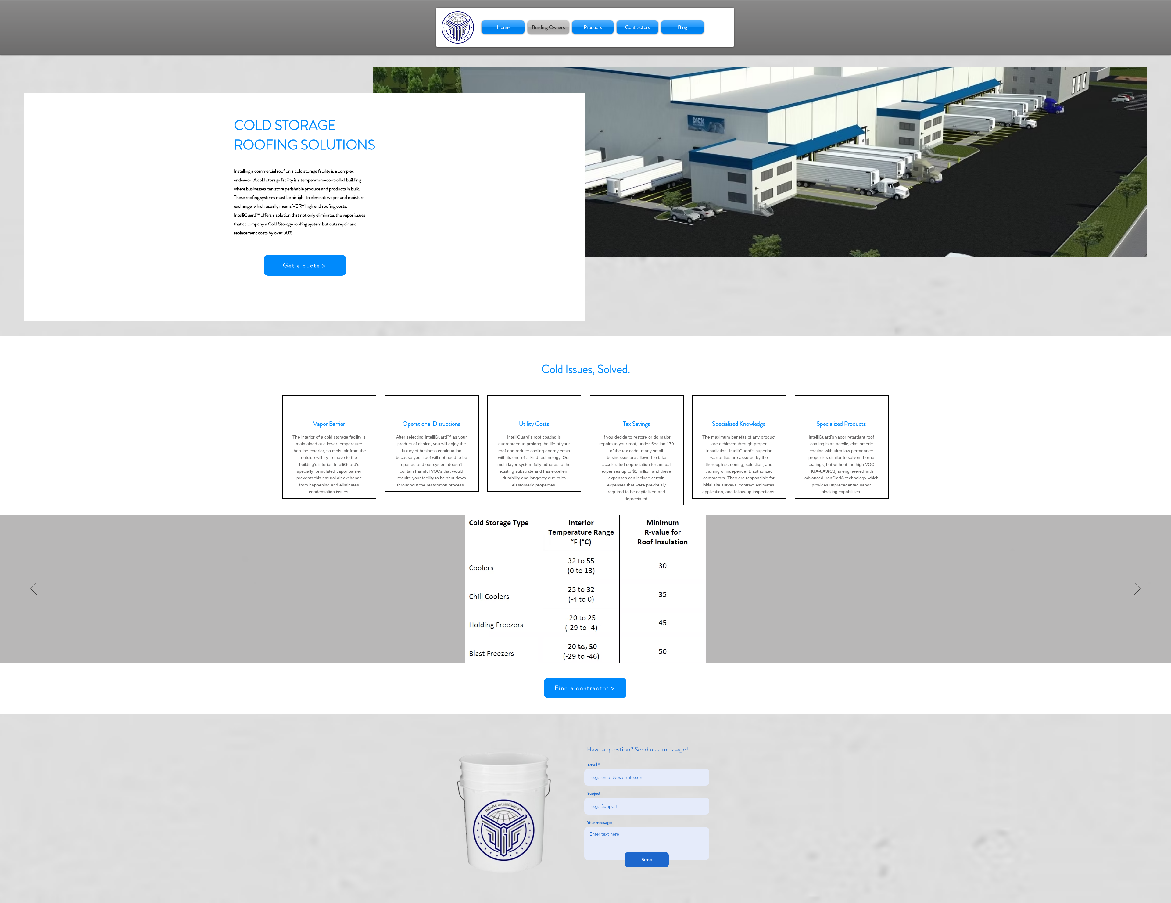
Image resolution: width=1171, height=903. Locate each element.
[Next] (1137, 589)
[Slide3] (592, 648)
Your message (599, 823)
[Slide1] (580, 648)
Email (592, 764)
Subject (593, 793)
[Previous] (33, 589)
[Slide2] (585, 648)
